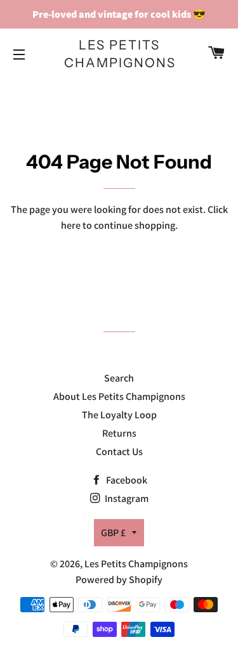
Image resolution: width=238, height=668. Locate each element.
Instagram (126, 498)
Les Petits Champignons (119, 53)
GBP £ (113, 532)
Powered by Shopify (119, 579)
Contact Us (119, 451)
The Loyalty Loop (119, 414)
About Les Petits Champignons (119, 396)
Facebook (125, 480)
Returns (119, 433)
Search (119, 378)
